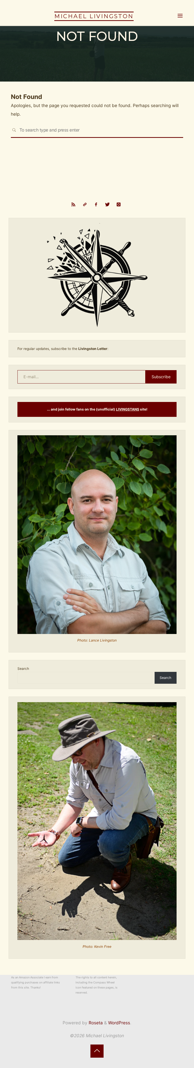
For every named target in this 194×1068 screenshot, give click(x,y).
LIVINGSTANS (127, 409)
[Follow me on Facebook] (96, 204)
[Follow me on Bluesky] (84, 204)
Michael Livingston (94, 16)
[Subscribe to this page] (73, 204)
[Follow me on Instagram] (118, 204)
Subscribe (161, 376)
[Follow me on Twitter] (107, 204)
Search (23, 669)
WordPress (119, 1022)
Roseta (95, 1022)
